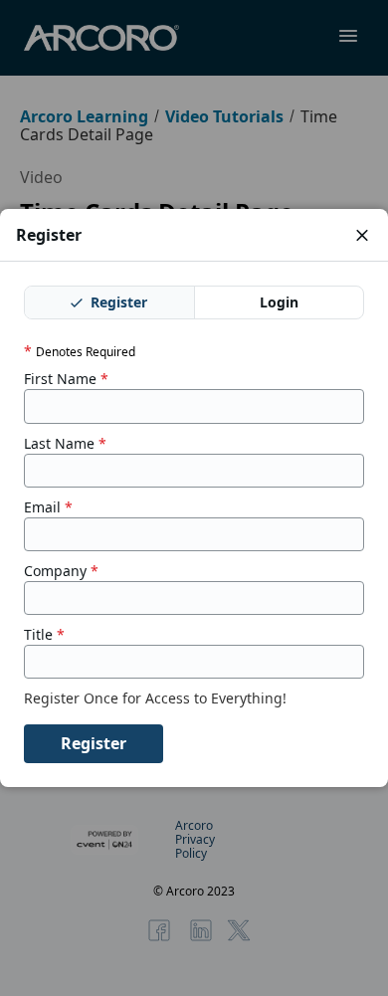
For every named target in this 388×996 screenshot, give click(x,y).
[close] (362, 235)
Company (61, 571)
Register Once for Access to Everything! (157, 698)
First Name (66, 379)
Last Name (65, 444)
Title (44, 635)
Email (48, 507)
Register (117, 302)
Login (279, 302)
